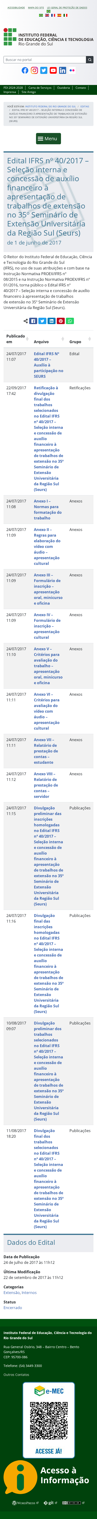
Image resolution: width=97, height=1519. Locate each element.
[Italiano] (65, 14)
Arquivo (41, 341)
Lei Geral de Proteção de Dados (67, 7)
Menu (52, 138)
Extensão (12, 1292)
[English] (47, 14)
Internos (29, 1292)
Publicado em (15, 339)
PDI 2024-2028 (13, 88)
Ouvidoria (63, 88)
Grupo (75, 341)
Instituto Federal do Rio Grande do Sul (50, 106)
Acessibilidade (16, 7)
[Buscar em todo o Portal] (89, 59)
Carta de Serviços (40, 88)
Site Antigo (29, 92)
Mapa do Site (36, 7)
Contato (81, 88)
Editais (85, 106)
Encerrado (13, 1307)
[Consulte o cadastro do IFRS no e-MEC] (48, 1420)
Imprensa (10, 92)
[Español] (59, 14)
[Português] (48, 11)
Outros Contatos (16, 1374)
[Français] (53, 14)
